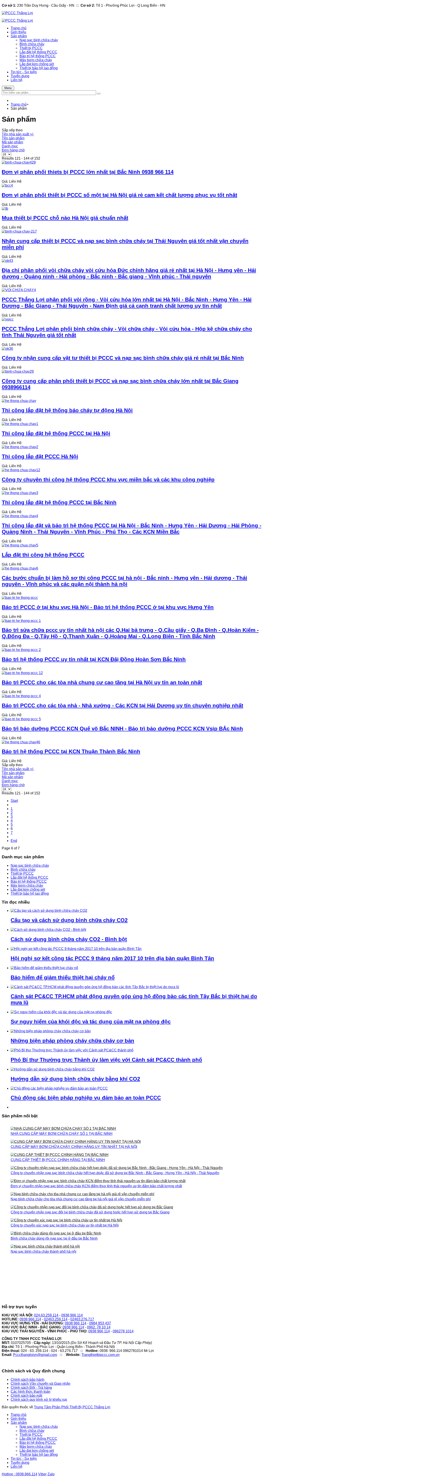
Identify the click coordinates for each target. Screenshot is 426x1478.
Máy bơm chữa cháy (27, 885)
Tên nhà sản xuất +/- (18, 134)
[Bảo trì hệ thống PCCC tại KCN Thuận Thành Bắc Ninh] (21, 742)
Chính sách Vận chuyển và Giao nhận (40, 1383)
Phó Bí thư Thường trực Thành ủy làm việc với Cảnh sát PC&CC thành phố (106, 1060)
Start (14, 801)
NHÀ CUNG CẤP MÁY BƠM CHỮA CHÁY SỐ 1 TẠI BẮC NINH (61, 1134)
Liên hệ (16, 1466)
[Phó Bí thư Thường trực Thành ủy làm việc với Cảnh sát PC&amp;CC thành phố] (72, 1050)
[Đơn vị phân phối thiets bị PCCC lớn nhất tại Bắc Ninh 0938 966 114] (19, 162)
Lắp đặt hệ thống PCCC (29, 877)
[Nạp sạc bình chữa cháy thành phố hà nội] (136, 1247)
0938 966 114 (72, 1315)
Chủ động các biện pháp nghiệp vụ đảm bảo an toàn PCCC (86, 1098)
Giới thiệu (18, 1419)
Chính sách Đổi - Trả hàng (31, 1387)
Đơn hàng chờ (13, 150)
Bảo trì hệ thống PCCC (29, 881)
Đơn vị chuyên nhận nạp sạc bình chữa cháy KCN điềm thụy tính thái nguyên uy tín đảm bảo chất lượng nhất (96, 1186)
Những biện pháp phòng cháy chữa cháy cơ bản (72, 1041)
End (14, 841)
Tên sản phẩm (13, 138)
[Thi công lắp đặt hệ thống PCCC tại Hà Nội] (20, 424)
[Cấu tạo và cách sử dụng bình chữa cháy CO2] (49, 910)
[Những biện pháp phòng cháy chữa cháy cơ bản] (51, 1031)
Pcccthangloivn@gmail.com (35, 1355)
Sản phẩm (19, 1423)
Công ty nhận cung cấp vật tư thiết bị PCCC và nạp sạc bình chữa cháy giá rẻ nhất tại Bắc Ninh (123, 358)
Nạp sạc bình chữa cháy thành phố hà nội (43, 1251)
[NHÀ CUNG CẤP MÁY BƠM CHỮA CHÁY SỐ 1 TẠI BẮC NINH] (136, 1129)
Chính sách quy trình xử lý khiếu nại (39, 1399)
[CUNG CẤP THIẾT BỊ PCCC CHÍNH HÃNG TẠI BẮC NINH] (136, 1155)
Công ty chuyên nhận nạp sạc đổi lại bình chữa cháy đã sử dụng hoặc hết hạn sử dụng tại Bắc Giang (90, 1212)
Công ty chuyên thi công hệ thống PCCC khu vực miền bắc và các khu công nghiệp (108, 480)
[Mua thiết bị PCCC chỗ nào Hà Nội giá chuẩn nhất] (5, 208)
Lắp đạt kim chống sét (28, 889)
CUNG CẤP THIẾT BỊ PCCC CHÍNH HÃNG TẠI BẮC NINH (58, 1160)
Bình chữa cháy (23, 869)
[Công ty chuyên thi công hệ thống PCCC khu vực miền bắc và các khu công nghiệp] (21, 470)
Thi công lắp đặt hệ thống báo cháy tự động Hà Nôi (67, 410)
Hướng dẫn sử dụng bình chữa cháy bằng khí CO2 (75, 1079)
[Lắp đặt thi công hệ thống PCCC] (20, 545)
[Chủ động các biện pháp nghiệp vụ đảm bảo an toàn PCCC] (59, 1088)
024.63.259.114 (46, 1315)
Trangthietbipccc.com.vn (100, 1355)
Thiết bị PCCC (22, 873)
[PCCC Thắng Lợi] (17, 13)
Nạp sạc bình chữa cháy (30, 865)
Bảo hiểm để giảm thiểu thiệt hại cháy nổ (63, 977)
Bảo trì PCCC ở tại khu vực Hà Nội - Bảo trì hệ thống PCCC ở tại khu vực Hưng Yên (108, 607)
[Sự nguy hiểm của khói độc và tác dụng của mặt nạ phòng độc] (61, 1012)
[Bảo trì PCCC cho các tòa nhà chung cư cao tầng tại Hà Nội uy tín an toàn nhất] (22, 673)
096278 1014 (123, 1331)
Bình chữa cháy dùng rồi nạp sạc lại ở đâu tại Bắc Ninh (54, 1238)
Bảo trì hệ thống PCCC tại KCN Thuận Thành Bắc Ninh (71, 751)
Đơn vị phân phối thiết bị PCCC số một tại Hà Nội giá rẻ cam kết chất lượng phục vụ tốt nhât (119, 195)
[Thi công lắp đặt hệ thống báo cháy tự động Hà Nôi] (19, 401)
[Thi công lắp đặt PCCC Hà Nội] (20, 447)
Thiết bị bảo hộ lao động (30, 893)
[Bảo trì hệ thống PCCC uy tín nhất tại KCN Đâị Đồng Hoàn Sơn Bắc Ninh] (21, 650)
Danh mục (10, 146)
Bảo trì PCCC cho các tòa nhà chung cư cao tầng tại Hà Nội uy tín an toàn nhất (102, 682)
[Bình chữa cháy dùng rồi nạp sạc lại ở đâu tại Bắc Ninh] (136, 1234)
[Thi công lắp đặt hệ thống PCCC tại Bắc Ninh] (20, 493)
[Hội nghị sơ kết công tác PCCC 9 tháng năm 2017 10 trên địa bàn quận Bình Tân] (76, 949)
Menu (8, 88)
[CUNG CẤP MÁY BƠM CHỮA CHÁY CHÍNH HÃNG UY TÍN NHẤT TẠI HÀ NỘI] (136, 1142)
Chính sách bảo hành (27, 1379)
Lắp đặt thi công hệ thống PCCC (43, 555)
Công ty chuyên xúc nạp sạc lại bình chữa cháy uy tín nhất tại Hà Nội (65, 1225)
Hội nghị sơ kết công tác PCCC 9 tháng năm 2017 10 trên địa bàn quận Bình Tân (112, 958)
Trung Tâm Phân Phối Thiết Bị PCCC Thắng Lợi (72, 1407)
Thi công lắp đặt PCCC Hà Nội (40, 456)
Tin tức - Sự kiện (24, 1458)
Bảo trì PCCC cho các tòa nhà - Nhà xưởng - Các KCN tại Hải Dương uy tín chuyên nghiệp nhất (122, 705)
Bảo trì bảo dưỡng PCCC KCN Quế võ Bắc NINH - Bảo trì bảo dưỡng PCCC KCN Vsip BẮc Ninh (122, 729)
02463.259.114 (55, 1319)
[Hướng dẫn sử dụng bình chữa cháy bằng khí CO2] (53, 1069)
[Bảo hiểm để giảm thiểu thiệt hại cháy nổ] (44, 968)
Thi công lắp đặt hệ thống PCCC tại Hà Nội (56, 433)
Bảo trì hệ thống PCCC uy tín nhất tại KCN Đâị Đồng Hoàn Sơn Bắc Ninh (94, 659)
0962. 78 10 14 (98, 1327)
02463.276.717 (82, 1319)
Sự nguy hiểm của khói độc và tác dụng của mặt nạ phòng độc (91, 1022)
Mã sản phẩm (12, 142)
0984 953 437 (100, 1323)
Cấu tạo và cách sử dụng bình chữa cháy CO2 (69, 920)
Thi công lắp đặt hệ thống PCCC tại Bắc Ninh (59, 502)
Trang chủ (18, 104)
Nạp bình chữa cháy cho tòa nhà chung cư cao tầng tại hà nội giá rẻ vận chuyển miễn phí (81, 1199)
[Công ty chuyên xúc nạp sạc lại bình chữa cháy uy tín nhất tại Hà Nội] (136, 1220)
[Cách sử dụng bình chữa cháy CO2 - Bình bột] (48, 930)
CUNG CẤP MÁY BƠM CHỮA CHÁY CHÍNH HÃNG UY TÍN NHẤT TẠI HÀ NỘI (74, 1147)
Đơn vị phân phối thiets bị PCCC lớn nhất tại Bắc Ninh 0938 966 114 (88, 172)
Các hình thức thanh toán (30, 1391)
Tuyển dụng (20, 1462)
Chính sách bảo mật (26, 1395)
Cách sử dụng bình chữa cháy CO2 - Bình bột (69, 939)
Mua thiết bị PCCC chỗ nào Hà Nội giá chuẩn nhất (65, 218)
